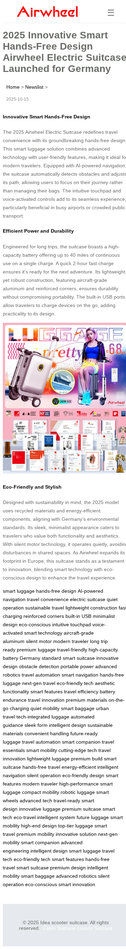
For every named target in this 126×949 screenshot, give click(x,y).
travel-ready (67, 800)
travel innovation (46, 700)
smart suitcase (79, 658)
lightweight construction (91, 608)
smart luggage (19, 591)
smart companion (81, 742)
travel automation (41, 675)
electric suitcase (87, 599)
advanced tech (36, 800)
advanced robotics (76, 876)
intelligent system (56, 817)
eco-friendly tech (75, 683)
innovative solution (76, 834)
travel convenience (48, 599)
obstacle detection (39, 666)
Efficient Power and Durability (38, 231)
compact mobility (40, 792)
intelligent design (67, 725)
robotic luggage (78, 792)
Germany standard (40, 658)
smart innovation (76, 884)
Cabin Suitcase (59, 928)
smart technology (43, 633)
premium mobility (35, 834)
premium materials (86, 700)
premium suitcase (81, 809)
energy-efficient (79, 767)
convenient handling (46, 733)
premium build (87, 758)
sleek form (36, 725)
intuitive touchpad (71, 624)
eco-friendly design (83, 775)
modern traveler (71, 641)
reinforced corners (43, 616)
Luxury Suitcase (95, 928)
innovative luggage (40, 809)
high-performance (79, 784)
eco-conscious (35, 624)
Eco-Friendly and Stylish (32, 487)
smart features (46, 691)
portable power (77, 666)
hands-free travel (41, 767)
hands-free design (56, 591)
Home (13, 87)
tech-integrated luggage (42, 717)
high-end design (39, 825)
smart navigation (80, 675)
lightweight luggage (48, 758)
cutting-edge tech (77, 750)
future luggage (93, 817)
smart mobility (41, 750)
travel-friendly (72, 649)
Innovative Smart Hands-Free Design (46, 116)
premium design (68, 867)
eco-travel (25, 817)
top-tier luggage (75, 825)
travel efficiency (81, 691)
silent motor (39, 641)
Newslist (34, 87)
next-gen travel (38, 683)
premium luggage (36, 649)
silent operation (44, 775)
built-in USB (78, 616)
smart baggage (77, 708)
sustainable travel (44, 608)
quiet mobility (44, 708)
